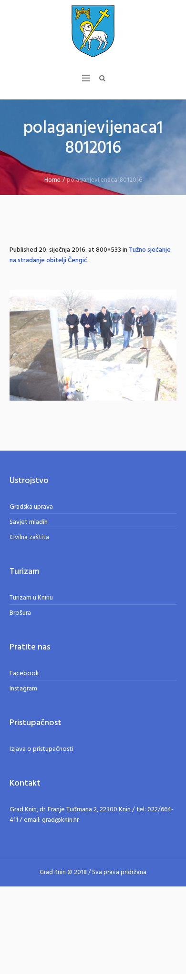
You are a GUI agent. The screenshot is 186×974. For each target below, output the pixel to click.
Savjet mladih (29, 522)
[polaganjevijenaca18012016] (93, 345)
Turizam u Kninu (31, 597)
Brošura (20, 613)
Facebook (24, 673)
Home (52, 180)
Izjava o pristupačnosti (41, 749)
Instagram (23, 688)
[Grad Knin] (93, 31)
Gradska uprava (31, 507)
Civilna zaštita (29, 537)
